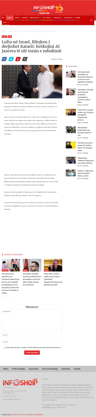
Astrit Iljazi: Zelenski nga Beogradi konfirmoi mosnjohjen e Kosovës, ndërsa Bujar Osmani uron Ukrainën (32, 279)
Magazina (57, 17)
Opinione (25, 17)
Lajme (9, 17)
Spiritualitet (34, 17)
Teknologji (68, 17)
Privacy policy (28, 415)
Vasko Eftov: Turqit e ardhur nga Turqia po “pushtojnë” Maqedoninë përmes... (86, 115)
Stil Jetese (46, 17)
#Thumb (77, 17)
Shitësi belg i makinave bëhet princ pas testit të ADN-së (86, 160)
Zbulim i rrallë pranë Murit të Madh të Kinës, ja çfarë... (85, 173)
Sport (17, 17)
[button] (91, 20)
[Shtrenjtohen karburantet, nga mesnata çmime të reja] (71, 129)
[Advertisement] (32, 155)
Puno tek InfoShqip (50, 369)
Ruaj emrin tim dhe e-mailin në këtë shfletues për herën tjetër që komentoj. (33, 347)
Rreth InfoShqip (18, 369)
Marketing (65, 369)
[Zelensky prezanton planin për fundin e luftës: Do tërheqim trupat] (71, 145)
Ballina (4, 31)
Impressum (33, 369)
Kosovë (5, 270)
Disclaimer (39, 415)
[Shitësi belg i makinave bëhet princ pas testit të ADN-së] (71, 160)
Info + (5, 22)
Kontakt (77, 369)
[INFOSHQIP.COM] (48, 9)
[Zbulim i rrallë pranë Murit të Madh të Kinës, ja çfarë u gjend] (71, 172)
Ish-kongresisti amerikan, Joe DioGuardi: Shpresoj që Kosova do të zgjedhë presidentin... (86, 77)
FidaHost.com (16, 415)
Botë (15, 31)
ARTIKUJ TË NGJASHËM (13, 254)
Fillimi (5, 369)
